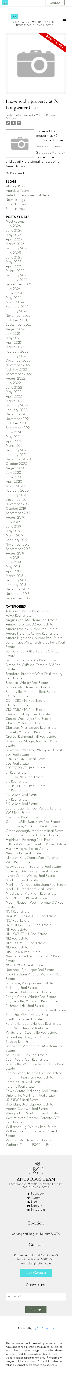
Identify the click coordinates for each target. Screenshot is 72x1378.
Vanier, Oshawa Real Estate (27, 1109)
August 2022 (15, 378)
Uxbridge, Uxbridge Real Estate (29, 1104)
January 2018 (16, 585)
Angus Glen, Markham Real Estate (31, 620)
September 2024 (19, 284)
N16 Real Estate (17, 947)
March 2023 (15, 347)
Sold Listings (15, 208)
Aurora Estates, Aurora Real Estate (31, 629)
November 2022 (18, 365)
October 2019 (16, 508)
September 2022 (19, 374)
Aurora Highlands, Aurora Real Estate (34, 638)
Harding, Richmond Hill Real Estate (32, 835)
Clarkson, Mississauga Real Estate (31, 727)
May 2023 (13, 338)
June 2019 (13, 526)
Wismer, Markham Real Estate (28, 1140)
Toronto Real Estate (20, 1086)
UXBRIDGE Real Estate (22, 1100)
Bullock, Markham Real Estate (28, 687)
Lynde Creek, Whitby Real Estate (30, 875)
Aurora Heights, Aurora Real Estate (32, 633)
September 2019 (18, 513)
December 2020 (18, 459)
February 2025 (17, 275)
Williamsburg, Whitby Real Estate (31, 1127)
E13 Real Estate (17, 781)
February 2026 (17, 248)
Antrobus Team (17, 190)
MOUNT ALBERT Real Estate (26, 898)
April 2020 (14, 481)
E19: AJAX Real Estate (22, 804)
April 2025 (14, 266)
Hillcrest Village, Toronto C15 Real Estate (36, 844)
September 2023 (19, 324)
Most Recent (15, 221)
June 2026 (14, 230)
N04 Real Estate (18, 911)
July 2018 (13, 558)
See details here (48, 146)
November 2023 (18, 315)
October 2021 (16, 423)
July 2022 (13, 383)
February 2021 (16, 450)
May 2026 (13, 235)
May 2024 (13, 298)
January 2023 (16, 356)
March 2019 (14, 535)
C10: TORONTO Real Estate (25, 710)
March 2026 (15, 244)
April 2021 (13, 441)
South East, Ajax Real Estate (26, 1055)
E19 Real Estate (17, 799)
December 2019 (17, 499)
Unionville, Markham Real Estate (30, 1095)
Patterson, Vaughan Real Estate (29, 983)
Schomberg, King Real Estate (27, 1037)
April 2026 (14, 239)
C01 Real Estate (17, 696)
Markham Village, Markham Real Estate (36, 884)
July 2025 (13, 253)
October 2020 (16, 463)
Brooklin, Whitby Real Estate (27, 683)
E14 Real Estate (17, 790)
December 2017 (17, 589)
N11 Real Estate (16, 929)
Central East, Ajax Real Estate (28, 714)
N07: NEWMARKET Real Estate (28, 925)
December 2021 (17, 414)
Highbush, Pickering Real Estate (29, 840)
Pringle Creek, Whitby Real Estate (31, 997)
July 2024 (13, 289)
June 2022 (14, 387)
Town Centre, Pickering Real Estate (32, 1091)
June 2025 (14, 257)
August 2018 (15, 553)
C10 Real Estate (17, 705)
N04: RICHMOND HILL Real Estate (31, 916)
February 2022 (17, 405)
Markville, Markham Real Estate (30, 889)
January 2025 (16, 279)
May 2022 (13, 392)
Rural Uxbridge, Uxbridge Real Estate (34, 1023)
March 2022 (15, 401)
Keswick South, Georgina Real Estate (33, 866)
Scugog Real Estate (20, 1041)
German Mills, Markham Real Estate (33, 822)
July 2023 (13, 333)
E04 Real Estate (17, 754)
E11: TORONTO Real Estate (24, 777)
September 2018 (18, 549)
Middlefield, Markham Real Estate (31, 893)
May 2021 (13, 436)
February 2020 (17, 490)
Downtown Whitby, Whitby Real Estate (35, 750)
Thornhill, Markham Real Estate (29, 1077)
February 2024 (17, 306)
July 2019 (13, 522)
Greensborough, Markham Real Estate (35, 831)
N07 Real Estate (17, 920)
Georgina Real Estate (22, 817)
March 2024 (15, 302)
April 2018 (13, 571)
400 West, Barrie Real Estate (27, 611)
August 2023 (15, 329)
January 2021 (16, 455)
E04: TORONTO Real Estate (26, 759)
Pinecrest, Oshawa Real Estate (28, 992)
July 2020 (13, 472)
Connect (55, 3)
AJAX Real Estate (19, 615)
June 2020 (14, 477)
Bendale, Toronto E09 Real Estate (31, 660)
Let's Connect (36, 1272)
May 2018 (13, 567)
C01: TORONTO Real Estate (25, 700)
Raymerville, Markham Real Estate (32, 1001)
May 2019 (13, 531)
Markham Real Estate (22, 880)
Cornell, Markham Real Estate (28, 732)
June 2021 (13, 432)
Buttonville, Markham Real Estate (31, 691)
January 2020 (17, 495)
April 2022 (14, 396)
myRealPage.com (43, 1328)
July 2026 (13, 226)
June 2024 (14, 293)
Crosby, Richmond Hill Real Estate (31, 736)
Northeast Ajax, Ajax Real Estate (30, 970)
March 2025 (15, 271)
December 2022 (18, 360)
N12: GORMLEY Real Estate (25, 943)
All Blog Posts (15, 186)
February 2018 (16, 580)
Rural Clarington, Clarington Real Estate (36, 1010)
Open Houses (16, 204)
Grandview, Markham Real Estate (31, 826)
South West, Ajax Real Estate (27, 1059)
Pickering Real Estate (21, 987)
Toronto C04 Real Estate (24, 1082)
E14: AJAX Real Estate (22, 795)
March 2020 (15, 486)
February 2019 (16, 540)
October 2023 (16, 320)
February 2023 (17, 351)
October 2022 (16, 369)
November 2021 (18, 419)
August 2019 (15, 517)
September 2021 (18, 428)
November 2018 (17, 544)
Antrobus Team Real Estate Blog (30, 195)
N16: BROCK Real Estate (23, 952)
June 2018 (13, 562)
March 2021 (14, 445)
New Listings (15, 200)
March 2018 (14, 576)
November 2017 (17, 594)
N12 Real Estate (17, 938)
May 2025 (13, 262)
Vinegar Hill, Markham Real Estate (32, 1113)
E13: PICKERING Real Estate (26, 786)
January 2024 (16, 311)
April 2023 (14, 342)
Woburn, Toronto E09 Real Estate (30, 1144)
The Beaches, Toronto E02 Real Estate (34, 1073)
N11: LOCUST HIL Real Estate (26, 934)
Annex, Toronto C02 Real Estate (29, 624)
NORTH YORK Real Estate (24, 965)
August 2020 (16, 468)
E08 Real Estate (17, 763)
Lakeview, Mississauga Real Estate (32, 871)
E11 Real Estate (16, 772)
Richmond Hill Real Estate (25, 1006)
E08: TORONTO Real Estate (26, 768)
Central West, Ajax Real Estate (28, 718)
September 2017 (18, 598)
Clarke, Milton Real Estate (25, 723)
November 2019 (18, 504)
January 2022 (16, 410)
